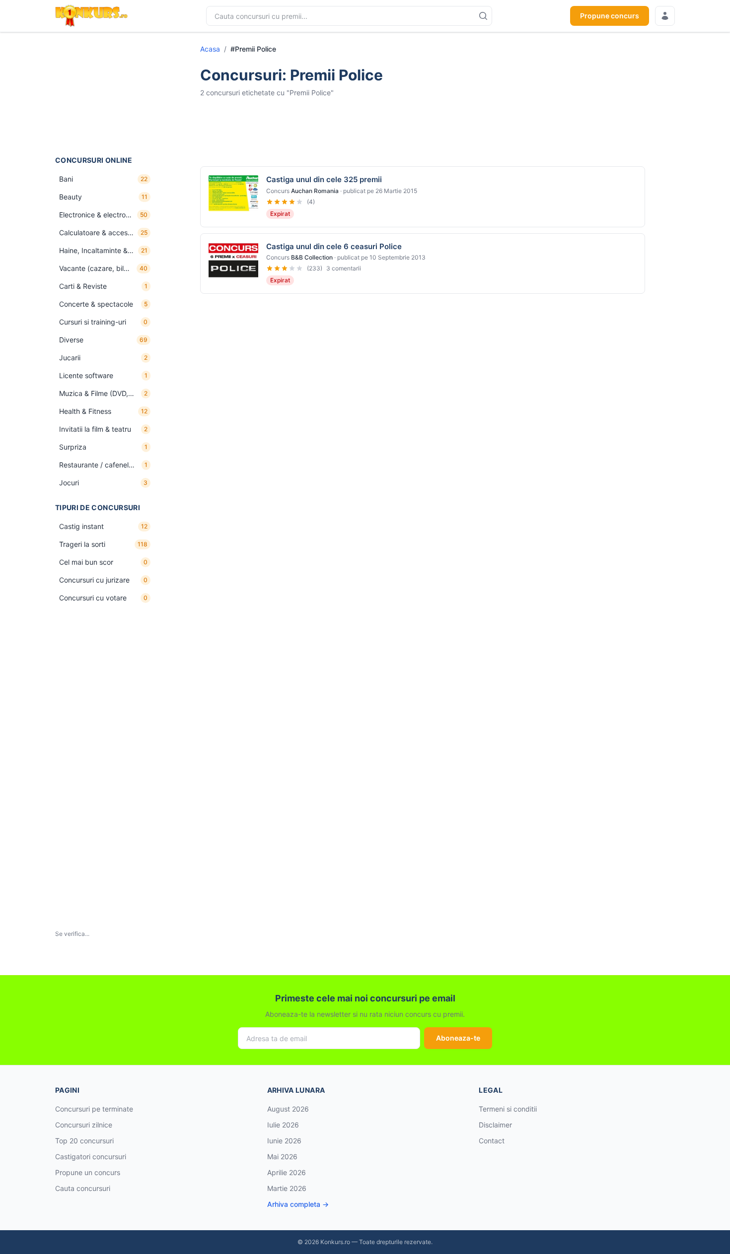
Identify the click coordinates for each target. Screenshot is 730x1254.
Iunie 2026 (284, 1140)
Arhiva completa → (298, 1204)
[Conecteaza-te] (665, 16)
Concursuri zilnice (83, 1125)
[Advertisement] (104, 93)
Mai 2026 (282, 1156)
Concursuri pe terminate (94, 1109)
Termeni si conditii (508, 1109)
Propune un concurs (87, 1172)
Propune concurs (609, 15)
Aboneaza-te (458, 1038)
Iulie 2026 (283, 1125)
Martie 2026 (286, 1188)
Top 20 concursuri (84, 1140)
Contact (492, 1140)
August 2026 (288, 1109)
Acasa (210, 49)
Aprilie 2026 (286, 1172)
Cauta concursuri (82, 1188)
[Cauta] (483, 16)
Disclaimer (495, 1125)
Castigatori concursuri (90, 1156)
